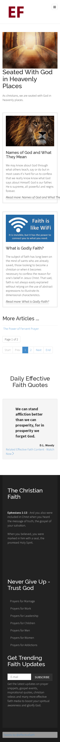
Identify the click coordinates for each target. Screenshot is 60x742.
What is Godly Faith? (25, 248)
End (48, 350)
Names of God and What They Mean (28, 154)
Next (39, 350)
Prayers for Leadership (24, 616)
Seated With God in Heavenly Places (27, 79)
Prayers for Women (22, 638)
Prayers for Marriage (22, 601)
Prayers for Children (22, 623)
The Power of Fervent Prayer (21, 329)
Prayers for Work (20, 608)
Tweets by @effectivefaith (19, 735)
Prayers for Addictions (23, 645)
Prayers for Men (20, 630)
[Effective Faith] (15, 12)
